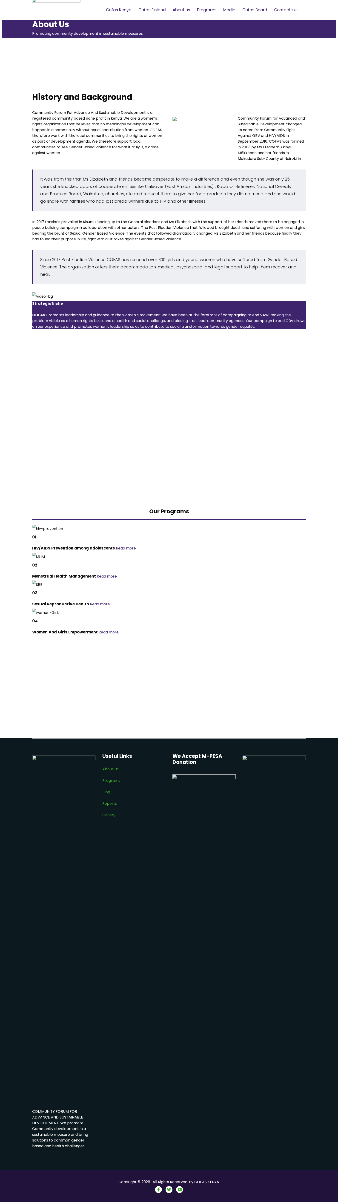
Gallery (108, 815)
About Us (110, 769)
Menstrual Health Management (64, 576)
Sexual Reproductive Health (60, 604)
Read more (126, 548)
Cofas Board (254, 10)
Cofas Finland (152, 10)
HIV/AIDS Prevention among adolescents (73, 548)
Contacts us (286, 10)
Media (229, 10)
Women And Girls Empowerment (65, 632)
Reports (109, 803)
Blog (106, 792)
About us (181, 10)
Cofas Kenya (119, 10)
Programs (206, 10)
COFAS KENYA (206, 1182)
